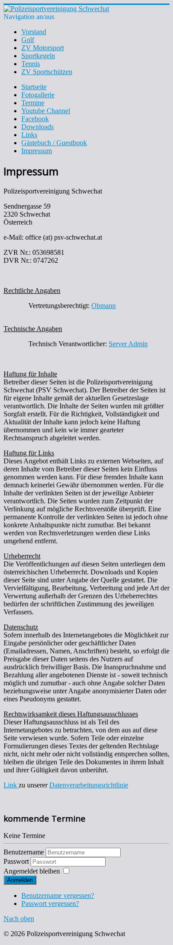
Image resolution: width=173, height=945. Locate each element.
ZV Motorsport (42, 47)
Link (11, 785)
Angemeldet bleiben (32, 871)
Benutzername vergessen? (57, 895)
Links (29, 134)
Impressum (36, 150)
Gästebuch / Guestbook (54, 142)
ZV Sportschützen (46, 71)
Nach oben (19, 918)
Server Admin (128, 344)
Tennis (30, 63)
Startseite (34, 87)
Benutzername (24, 852)
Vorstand (33, 32)
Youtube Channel (45, 111)
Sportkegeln (38, 55)
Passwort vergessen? (50, 903)
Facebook (35, 119)
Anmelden (20, 880)
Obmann (103, 305)
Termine (32, 103)
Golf (27, 39)
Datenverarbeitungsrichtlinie (88, 785)
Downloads (37, 126)
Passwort (17, 861)
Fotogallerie (38, 95)
